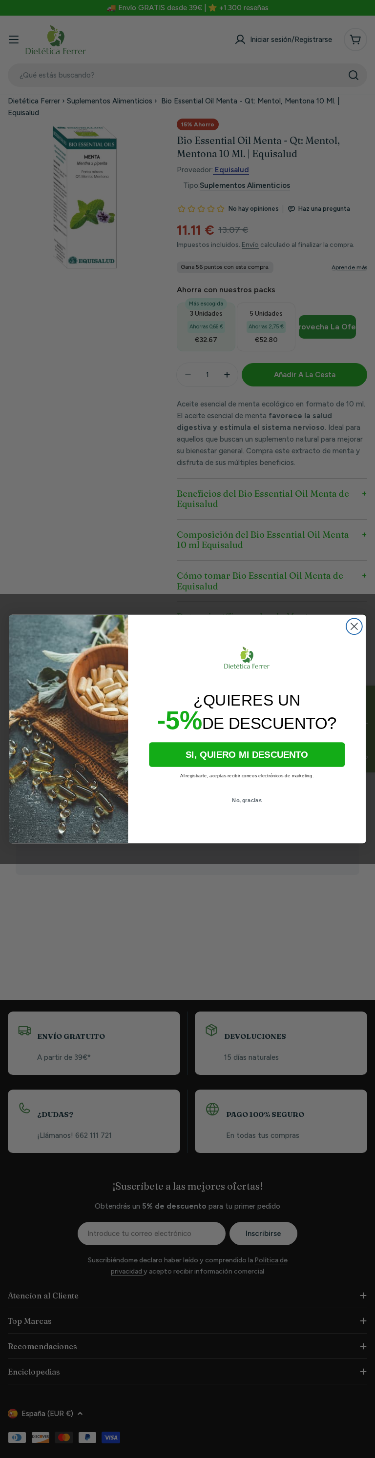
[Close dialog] (354, 626)
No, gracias (247, 800)
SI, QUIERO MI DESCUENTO (247, 754)
